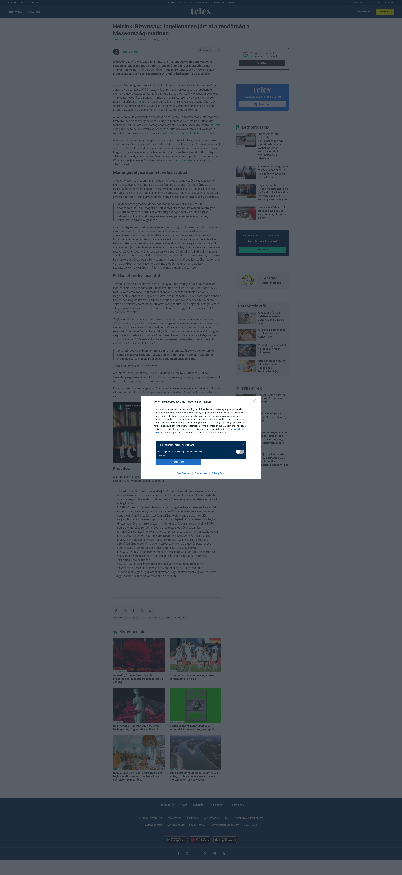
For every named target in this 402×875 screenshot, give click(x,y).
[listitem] (200, 444)
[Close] (255, 402)
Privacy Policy (219, 473)
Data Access (201, 473)
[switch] (240, 452)
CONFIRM (178, 462)
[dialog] (201, 437)
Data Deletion (183, 473)
